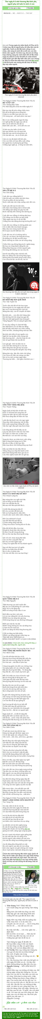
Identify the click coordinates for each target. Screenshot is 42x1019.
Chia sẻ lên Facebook (21, 895)
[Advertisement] (21, 29)
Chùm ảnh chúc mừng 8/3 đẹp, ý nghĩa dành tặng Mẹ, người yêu (19, 644)
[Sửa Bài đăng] (3, 1007)
